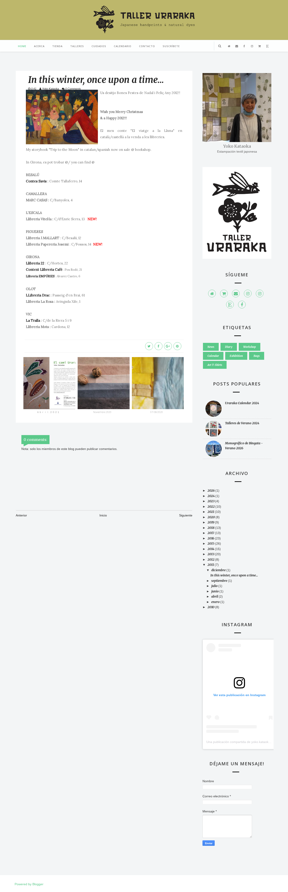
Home (22, 46)
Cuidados (99, 46)
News (210, 347)
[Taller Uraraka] (212, 293)
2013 (211, 554)
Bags (257, 356)
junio (215, 591)
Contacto (147, 46)
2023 (211, 501)
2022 (211, 506)
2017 (211, 533)
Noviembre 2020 (102, 412)
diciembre (218, 570)
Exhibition (236, 356)
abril (215, 596)
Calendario (122, 46)
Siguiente (185, 515)
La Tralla (33, 320)
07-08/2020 (156, 412)
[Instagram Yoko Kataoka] (248, 293)
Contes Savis (36, 181)
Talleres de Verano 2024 (242, 423)
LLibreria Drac (38, 295)
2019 (211, 522)
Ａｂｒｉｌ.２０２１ (48, 412)
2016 (211, 538)
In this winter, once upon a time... (234, 575)
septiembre (219, 581)
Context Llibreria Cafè (44, 269)
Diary (228, 347)
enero (215, 602)
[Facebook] (242, 304)
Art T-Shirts (214, 365)
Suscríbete (171, 46)
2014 (211, 549)
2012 (211, 559)
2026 (211, 490)
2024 (211, 496)
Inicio (103, 515)
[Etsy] (230, 304)
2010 (211, 607)
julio (214, 586)
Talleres (77, 46)
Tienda (57, 46)
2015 (211, 543)
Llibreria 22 (35, 263)
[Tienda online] (224, 293)
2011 (211, 565)
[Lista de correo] (236, 293)
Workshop (249, 347)
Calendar (213, 356)
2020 (211, 517)
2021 (211, 512)
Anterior (21, 515)
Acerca (39, 46)
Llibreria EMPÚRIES (40, 276)
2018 (211, 528)
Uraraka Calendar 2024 (242, 403)
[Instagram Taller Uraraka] (259, 293)
